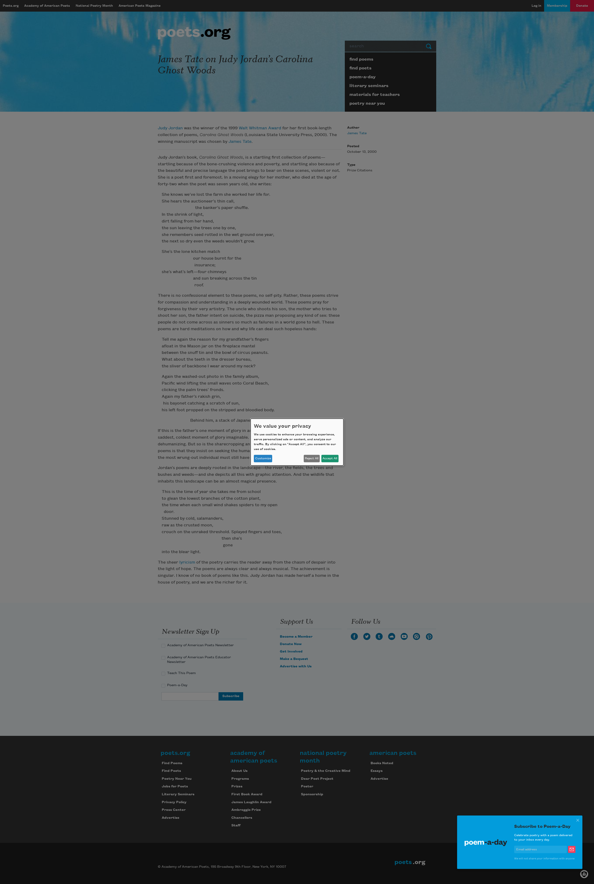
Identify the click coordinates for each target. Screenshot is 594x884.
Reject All (311, 458)
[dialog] (297, 441)
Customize (263, 458)
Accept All (330, 458)
